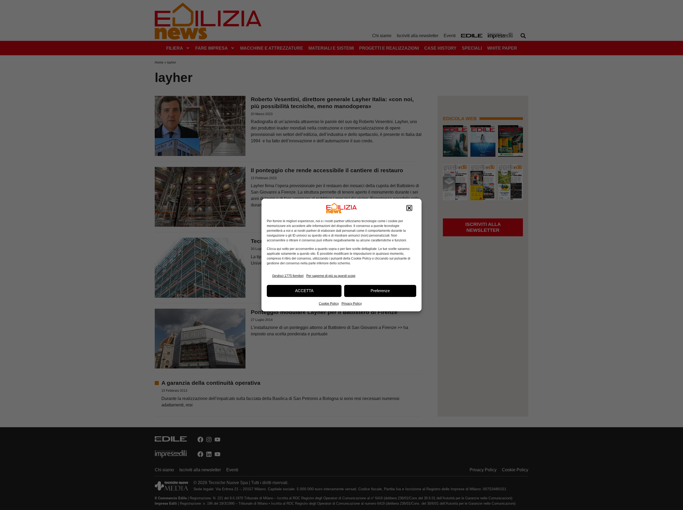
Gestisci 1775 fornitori (288, 276)
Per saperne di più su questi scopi (330, 276)
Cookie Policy (329, 303)
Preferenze (380, 290)
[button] (409, 208)
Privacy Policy (352, 303)
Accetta (304, 290)
